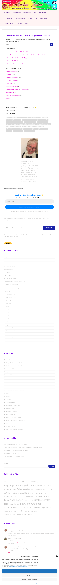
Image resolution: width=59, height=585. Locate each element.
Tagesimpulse (19, 128)
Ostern (8, 396)
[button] (56, 556)
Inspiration (15, 124)
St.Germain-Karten (10, 128)
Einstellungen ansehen (29, 579)
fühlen (28, 119)
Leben (7, 126)
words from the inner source (13, 417)
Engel (7, 98)
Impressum (37, 583)
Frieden (23, 119)
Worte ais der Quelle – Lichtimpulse (15, 420)
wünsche (26, 131)
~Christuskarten (9, 307)
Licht (11, 126)
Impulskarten (44, 122)
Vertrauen (35, 128)
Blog (37, 18)
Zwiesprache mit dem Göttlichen (14, 429)
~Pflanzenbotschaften (10, 331)
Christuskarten (25, 117)
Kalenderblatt (22, 124)
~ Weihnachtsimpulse (10, 300)
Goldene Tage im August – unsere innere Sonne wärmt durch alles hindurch (25, 55)
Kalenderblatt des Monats (12, 77)
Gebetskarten (34, 119)
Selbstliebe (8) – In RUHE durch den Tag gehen (18, 58)
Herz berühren (10, 381)
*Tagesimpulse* (42, 12)
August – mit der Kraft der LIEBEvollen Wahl (17, 52)
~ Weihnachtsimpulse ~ (10, 23)
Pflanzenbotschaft (10, 402)
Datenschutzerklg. (30, 583)
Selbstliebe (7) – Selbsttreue (13, 61)
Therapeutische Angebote (29, 12)
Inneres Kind (9, 384)
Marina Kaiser (11, 530)
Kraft (34, 124)
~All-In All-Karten (9, 304)
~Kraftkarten (8, 322)
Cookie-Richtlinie (22, 583)
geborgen (40, 119)
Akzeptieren (29, 571)
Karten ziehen (29, 124)
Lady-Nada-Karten (47, 124)
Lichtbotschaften (17, 126)
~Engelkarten (8, 310)
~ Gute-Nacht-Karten (10, 297)
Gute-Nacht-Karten (28, 122)
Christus (19, 117)
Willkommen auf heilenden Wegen (12, 12)
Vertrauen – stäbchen (11, 411)
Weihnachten (9, 131)
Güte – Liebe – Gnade (11, 80)
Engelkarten (44, 117)
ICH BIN (38, 122)
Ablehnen (29, 575)
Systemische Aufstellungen (12, 284)
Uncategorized (9, 74)
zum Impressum (11, 566)
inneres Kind (9, 124)
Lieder (7, 393)
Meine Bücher (43, 18)
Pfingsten (8, 399)
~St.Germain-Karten (10, 334)
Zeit (30, 131)
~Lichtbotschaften (9, 328)
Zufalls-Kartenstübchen (27, 170)
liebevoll (31, 126)
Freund (19, 119)
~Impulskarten (8, 319)
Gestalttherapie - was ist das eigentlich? (15, 281)
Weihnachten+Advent (11, 71)
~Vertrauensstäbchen (10, 340)
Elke (9, 538)
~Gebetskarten (9, 316)
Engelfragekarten (37, 117)
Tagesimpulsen (25, 169)
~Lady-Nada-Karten (10, 325)
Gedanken (46, 119)
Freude (14, 119)
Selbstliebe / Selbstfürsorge (13, 95)
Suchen (6, 463)
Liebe (23, 126)
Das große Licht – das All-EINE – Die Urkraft (17, 89)
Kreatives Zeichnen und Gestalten (15, 390)
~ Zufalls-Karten (8, 18)
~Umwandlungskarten (10, 337)
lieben (27, 126)
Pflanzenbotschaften (39, 126)
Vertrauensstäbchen (43, 128)
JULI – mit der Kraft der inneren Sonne (15, 64)
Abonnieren (49, 228)
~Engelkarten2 (8, 313)
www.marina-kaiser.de (18, 131)
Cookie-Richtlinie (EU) (23, 23)
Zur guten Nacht (10, 92)
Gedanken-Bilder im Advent (12, 122)
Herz (35, 122)
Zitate (7, 423)
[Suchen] (51, 44)
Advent (7, 117)
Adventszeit (13, 117)
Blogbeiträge (26, 167)
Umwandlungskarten (27, 128)
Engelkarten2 (9, 119)
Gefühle (21, 122)
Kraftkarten (39, 124)
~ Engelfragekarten (10, 294)
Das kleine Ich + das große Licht (14, 366)
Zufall (33, 131)
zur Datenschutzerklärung (21, 566)
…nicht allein (9, 83)
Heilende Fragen (10, 378)
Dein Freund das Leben (12, 86)
